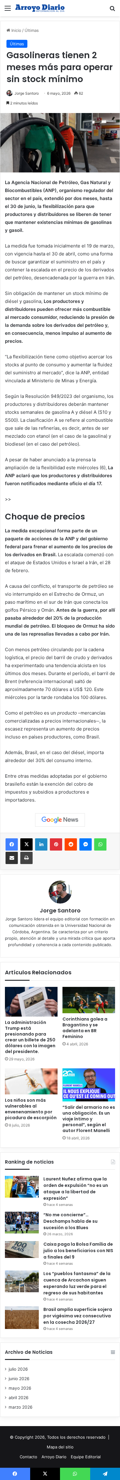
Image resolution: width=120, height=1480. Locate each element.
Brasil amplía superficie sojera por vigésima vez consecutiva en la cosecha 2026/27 (77, 1315)
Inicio (15, 30)
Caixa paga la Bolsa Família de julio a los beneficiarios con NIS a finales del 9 (78, 1250)
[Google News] (60, 820)
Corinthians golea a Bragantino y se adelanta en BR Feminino (84, 1028)
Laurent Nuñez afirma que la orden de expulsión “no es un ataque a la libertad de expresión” (75, 1188)
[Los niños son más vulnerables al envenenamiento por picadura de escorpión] (31, 1081)
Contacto (28, 1456)
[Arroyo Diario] (40, 8)
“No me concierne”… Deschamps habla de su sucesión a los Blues (70, 1221)
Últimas (32, 30)
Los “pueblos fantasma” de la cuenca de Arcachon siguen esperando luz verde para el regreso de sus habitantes (76, 1283)
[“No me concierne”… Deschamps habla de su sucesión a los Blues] (22, 1222)
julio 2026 (18, 1369)
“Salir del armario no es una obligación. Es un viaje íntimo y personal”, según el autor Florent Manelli (88, 1119)
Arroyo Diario (54, 1456)
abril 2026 (19, 1397)
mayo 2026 (20, 1388)
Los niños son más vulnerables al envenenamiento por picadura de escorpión (31, 1109)
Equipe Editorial (86, 1456)
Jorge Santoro (26, 93)
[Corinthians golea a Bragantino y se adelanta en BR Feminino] (88, 1000)
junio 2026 (19, 1378)
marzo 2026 (21, 1407)
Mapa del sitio (60, 1446)
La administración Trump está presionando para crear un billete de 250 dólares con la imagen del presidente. (30, 1037)
